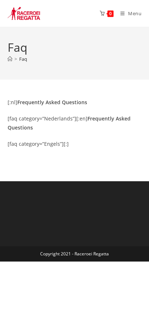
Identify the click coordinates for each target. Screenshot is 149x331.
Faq (23, 59)
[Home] (10, 59)
